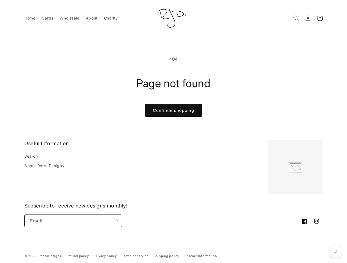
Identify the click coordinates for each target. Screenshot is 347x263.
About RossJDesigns (44, 165)
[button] (296, 18)
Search (31, 156)
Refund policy (78, 256)
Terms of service (135, 256)
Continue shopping (173, 110)
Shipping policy (166, 256)
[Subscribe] (116, 221)
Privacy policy (105, 256)
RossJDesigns (50, 256)
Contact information (200, 256)
